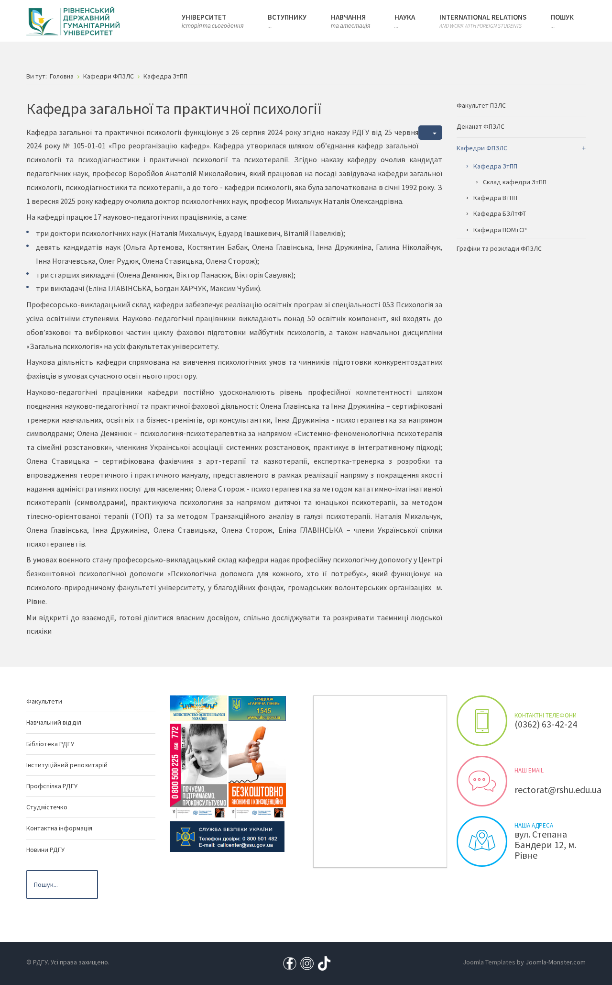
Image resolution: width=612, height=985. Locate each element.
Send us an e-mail (482, 781)
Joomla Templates (489, 962)
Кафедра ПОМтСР (500, 229)
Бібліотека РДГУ (50, 743)
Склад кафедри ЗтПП (514, 182)
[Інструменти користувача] (430, 132)
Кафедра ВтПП (495, 197)
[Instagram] (307, 962)
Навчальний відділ (53, 722)
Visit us (482, 841)
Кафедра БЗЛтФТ (499, 213)
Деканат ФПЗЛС (480, 126)
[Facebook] (290, 962)
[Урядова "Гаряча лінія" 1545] (257, 708)
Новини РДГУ (45, 849)
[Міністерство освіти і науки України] (198, 708)
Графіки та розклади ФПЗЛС (499, 248)
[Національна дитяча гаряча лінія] (198, 770)
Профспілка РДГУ (51, 786)
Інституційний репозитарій (67, 765)
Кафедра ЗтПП (495, 166)
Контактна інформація (59, 828)
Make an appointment (482, 720)
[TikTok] (324, 962)
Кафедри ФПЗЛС (482, 148)
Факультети (44, 701)
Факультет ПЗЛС (481, 105)
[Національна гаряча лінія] (257, 770)
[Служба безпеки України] (227, 836)
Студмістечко (46, 807)
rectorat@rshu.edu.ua (557, 789)
